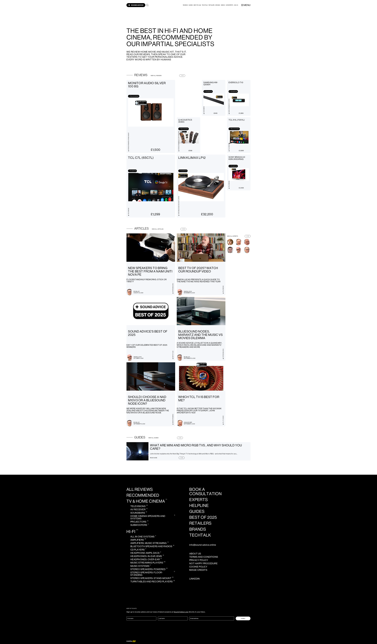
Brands (217, 5)
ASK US (236, 5)
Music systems (139, 566)
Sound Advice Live (181, 612)
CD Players (137, 549)
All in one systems (142, 536)
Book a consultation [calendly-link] (205, 491)
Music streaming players (146, 562)
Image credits (198, 570)
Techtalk (205, 5)
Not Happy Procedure (203, 563)
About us (195, 553)
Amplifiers (137, 540)
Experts (198, 500)
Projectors (138, 522)
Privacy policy (198, 560)
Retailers (212, 5)
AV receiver (137, 509)
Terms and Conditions (203, 557)
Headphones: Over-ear (145, 559)
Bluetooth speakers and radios (151, 546)
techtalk (200, 535)
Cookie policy (198, 566)
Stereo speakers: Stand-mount (150, 578)
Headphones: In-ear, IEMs (146, 556)
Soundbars (137, 513)
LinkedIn (194, 578)
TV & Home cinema (145, 501)
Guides (191, 5)
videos (223, 5)
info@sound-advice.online (202, 545)
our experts (229, 5)
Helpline (199, 505)
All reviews (139, 489)
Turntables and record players (151, 581)
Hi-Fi (130, 531)
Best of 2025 (197, 5)
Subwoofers (138, 525)
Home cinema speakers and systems (147, 517)
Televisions (137, 506)
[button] (185, 5)
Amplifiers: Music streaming (148, 543)
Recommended (142, 495)
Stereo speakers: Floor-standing (146, 573)
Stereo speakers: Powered (148, 569)
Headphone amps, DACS (145, 553)
